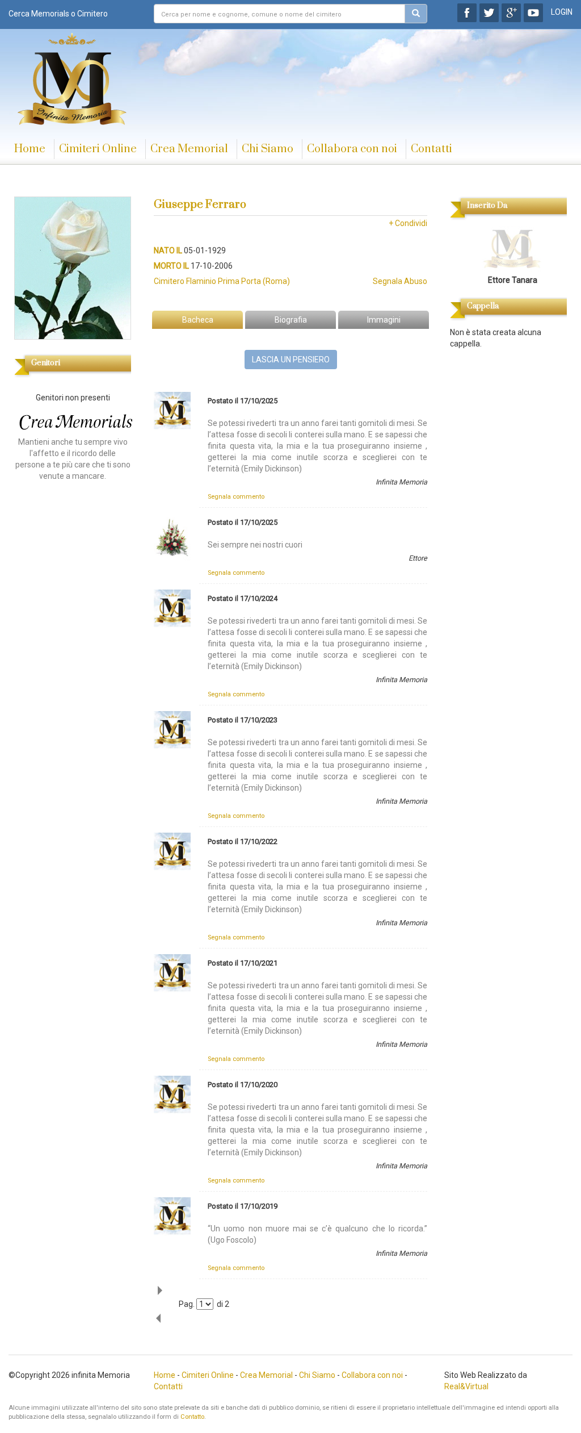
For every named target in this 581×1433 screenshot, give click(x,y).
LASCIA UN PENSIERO (291, 359)
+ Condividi (408, 223)
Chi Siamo (267, 149)
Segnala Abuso (400, 281)
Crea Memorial (189, 149)
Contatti (431, 149)
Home (29, 149)
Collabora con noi (352, 149)
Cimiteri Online (98, 149)
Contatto (192, 1417)
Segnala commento (236, 496)
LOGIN (561, 11)
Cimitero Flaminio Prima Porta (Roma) (222, 281)
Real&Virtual (466, 1386)
